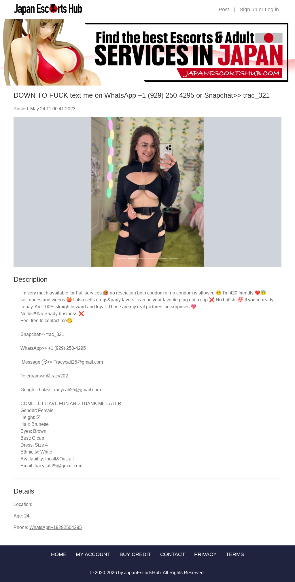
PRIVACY (205, 554)
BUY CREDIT (135, 554)
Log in (272, 9)
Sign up (248, 9)
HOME (59, 554)
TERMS (235, 554)
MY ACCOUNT (93, 554)
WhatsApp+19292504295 (55, 527)
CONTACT (172, 554)
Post (224, 9)
